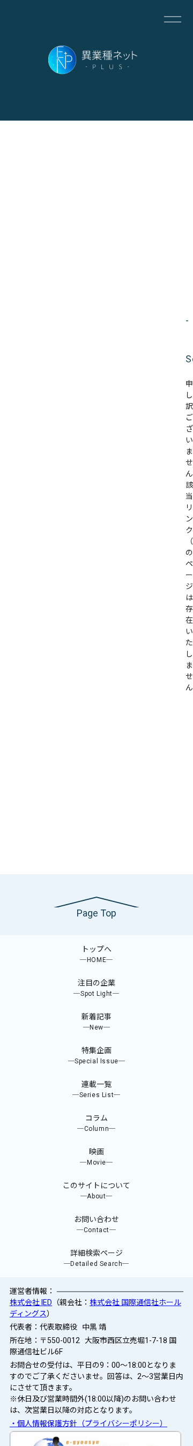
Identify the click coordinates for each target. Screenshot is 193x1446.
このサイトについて (96, 1190)
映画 (96, 1156)
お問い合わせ (96, 1224)
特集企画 (96, 1055)
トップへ (96, 954)
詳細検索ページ (96, 1258)
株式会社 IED (31, 1302)
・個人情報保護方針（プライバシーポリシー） (88, 1423)
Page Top (96, 913)
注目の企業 (96, 988)
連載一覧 (96, 1089)
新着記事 (96, 1021)
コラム (96, 1123)
